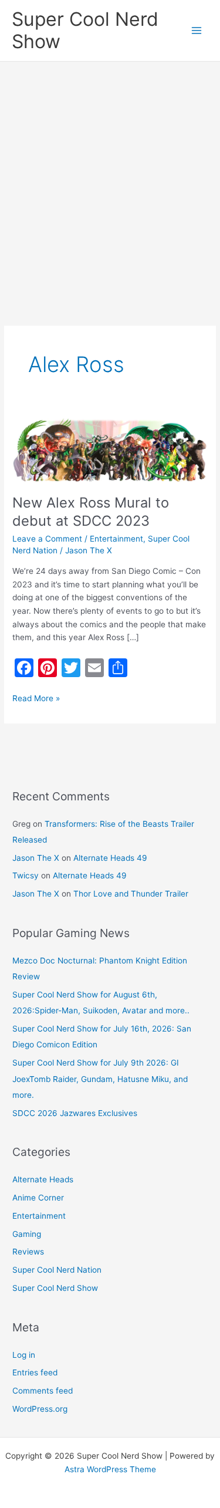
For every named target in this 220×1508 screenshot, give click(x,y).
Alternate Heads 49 (110, 858)
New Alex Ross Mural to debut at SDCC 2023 (90, 511)
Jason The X (35, 858)
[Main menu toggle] (197, 31)
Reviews (28, 1251)
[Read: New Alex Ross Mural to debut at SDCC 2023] (110, 449)
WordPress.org (39, 1409)
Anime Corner (38, 1197)
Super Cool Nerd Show (85, 30)
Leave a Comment (47, 538)
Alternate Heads (42, 1179)
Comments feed (42, 1390)
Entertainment (116, 538)
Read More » (36, 697)
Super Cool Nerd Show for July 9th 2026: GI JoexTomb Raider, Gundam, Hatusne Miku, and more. (100, 1079)
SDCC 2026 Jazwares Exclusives (74, 1113)
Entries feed (34, 1372)
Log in (23, 1355)
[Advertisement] (110, 177)
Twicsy (25, 875)
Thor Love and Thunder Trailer (130, 893)
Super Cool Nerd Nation (56, 1269)
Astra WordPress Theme (110, 1469)
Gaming (26, 1234)
